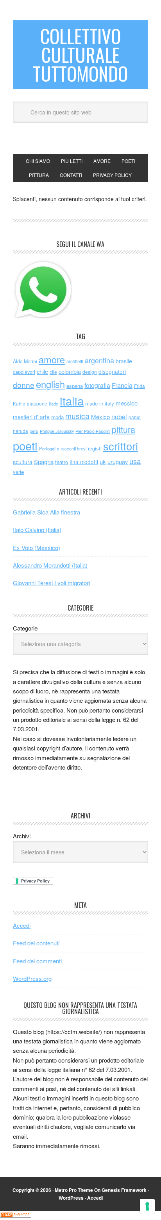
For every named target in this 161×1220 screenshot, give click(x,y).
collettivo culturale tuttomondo (80, 54)
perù (34, 431)
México (100, 417)
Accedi (21, 925)
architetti (74, 361)
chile (42, 371)
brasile (124, 361)
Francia (122, 385)
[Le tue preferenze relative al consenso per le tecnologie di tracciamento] (147, 1206)
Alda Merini (25, 361)
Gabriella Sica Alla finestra (46, 512)
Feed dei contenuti (36, 943)
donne (23, 384)
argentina (99, 360)
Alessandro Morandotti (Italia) (50, 565)
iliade (53, 403)
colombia (70, 371)
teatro (61, 462)
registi (95, 448)
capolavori (24, 371)
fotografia (97, 385)
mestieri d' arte (31, 417)
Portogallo (49, 448)
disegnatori (112, 371)
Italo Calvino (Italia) (37, 529)
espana (74, 385)
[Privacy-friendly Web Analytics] (15, 1215)
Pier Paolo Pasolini (92, 431)
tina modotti (84, 462)
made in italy (99, 403)
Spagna (44, 461)
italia (72, 400)
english (50, 384)
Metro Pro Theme (74, 1189)
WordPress (71, 1197)
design (89, 371)
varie (18, 471)
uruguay (117, 461)
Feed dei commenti (37, 961)
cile (53, 371)
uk (103, 461)
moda (57, 417)
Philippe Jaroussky (57, 431)
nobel (119, 416)
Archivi (21, 836)
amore (52, 359)
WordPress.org (32, 978)
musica (77, 416)
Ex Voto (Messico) (36, 547)
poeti (25, 445)
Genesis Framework (124, 1189)
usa (135, 461)
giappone (37, 403)
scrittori (120, 446)
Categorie (25, 628)
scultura (22, 461)
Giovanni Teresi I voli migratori (51, 583)
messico (127, 403)
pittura (123, 429)
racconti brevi (73, 448)
